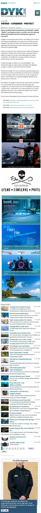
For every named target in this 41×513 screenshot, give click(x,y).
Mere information (11, 507)
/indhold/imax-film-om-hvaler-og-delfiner (21, 107)
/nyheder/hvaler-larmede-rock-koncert (20, 105)
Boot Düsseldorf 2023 (10, 223)
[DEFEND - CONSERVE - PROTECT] (11, 28)
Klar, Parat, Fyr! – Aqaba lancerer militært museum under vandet (21, 247)
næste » (31, 448)
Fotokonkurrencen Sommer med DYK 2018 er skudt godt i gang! (21, 272)
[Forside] (13, 16)
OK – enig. (5, 510)
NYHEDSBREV (12, 3)
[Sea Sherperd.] (21, 193)
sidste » (4, 451)
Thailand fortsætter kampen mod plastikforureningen (20, 299)
